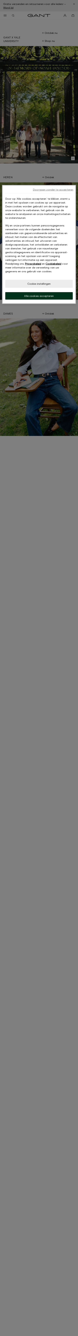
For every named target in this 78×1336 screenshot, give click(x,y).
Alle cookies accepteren (39, 295)
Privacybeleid (33, 263)
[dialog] (39, 244)
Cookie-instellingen (39, 283)
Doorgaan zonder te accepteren (53, 189)
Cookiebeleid (53, 263)
